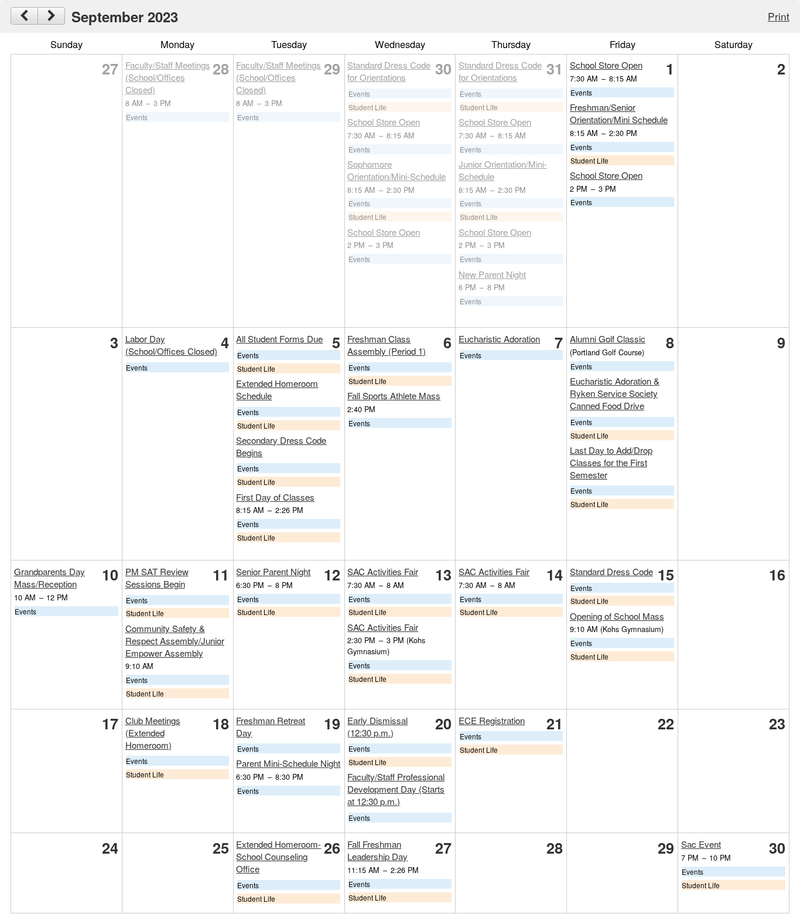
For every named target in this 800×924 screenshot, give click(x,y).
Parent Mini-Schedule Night (288, 763)
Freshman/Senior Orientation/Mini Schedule (619, 113)
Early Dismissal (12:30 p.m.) (377, 726)
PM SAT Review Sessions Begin (157, 577)
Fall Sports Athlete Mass (393, 395)
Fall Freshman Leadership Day (377, 850)
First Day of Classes (275, 497)
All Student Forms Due (279, 338)
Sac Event (701, 844)
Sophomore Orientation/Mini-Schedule (396, 170)
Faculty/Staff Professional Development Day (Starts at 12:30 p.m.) (396, 788)
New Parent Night (492, 274)
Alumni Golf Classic (607, 338)
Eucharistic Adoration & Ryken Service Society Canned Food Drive (614, 393)
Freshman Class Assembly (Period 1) (386, 344)
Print (778, 16)
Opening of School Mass (617, 616)
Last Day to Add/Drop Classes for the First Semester (611, 462)
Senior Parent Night (273, 571)
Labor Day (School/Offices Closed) (171, 344)
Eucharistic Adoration (499, 338)
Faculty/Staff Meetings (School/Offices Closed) (167, 77)
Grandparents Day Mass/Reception (49, 577)
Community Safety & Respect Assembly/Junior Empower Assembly (174, 640)
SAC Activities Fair (382, 571)
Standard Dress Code (611, 571)
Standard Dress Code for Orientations (388, 71)
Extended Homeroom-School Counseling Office (278, 856)
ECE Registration (492, 720)
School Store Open (383, 122)
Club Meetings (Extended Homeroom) (152, 732)
